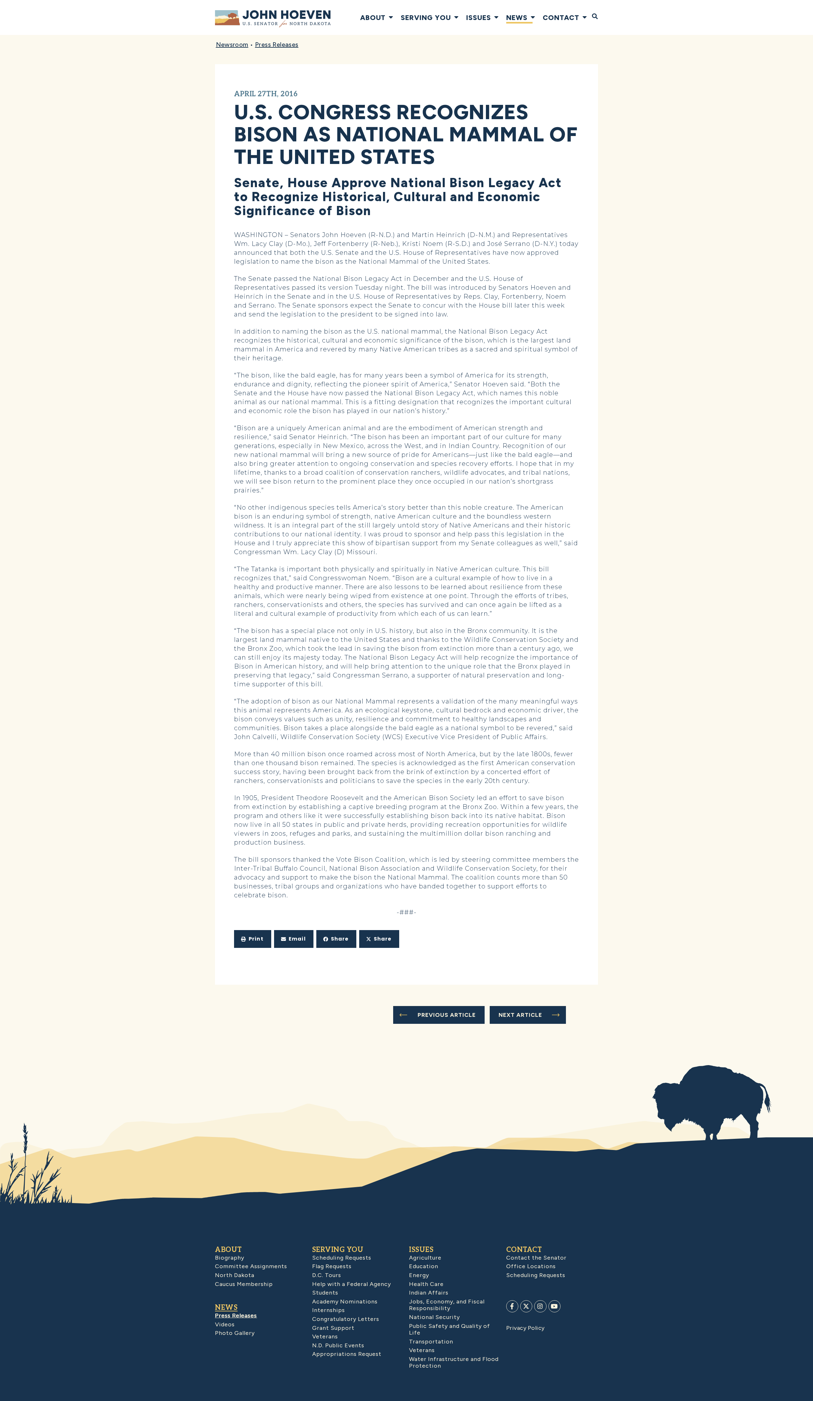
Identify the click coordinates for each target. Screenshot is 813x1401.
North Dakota (234, 1275)
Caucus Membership (244, 1284)
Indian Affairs (428, 1292)
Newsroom (232, 44)
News (516, 17)
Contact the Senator (536, 1257)
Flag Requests (332, 1266)
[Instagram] (540, 1306)
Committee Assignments (251, 1266)
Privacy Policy (525, 1327)
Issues (478, 17)
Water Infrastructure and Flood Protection (454, 1363)
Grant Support (333, 1327)
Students (325, 1292)
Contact (561, 17)
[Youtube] (554, 1306)
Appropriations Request (346, 1353)
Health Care (426, 1284)
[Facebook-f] (512, 1306)
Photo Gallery (235, 1333)
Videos (225, 1324)
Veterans (325, 1336)
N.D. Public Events (338, 1345)
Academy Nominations (345, 1301)
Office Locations (531, 1266)
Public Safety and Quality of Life (449, 1329)
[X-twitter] (526, 1306)
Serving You (426, 17)
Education (423, 1266)
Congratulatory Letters (345, 1319)
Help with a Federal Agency (351, 1284)
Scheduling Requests (341, 1257)
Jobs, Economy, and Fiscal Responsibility (447, 1305)
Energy (419, 1275)
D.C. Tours (326, 1275)
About (373, 17)
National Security (434, 1317)
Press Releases (277, 44)
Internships (328, 1310)
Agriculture (425, 1257)
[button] (252, 939)
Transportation (431, 1341)
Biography (229, 1257)
